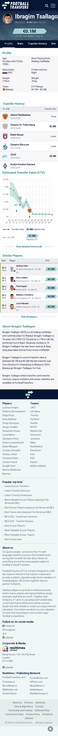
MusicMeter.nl (37, 685)
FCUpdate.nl (8, 682)
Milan (33, 442)
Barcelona (35, 450)
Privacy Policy (33, 714)
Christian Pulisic (10, 458)
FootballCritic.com (39, 678)
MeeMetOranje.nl (39, 693)
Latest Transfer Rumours (17, 490)
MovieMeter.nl (9, 685)
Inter (32, 454)
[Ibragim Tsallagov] (7, 18)
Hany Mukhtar (9, 419)
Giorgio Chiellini (10, 427)
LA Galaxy (35, 411)
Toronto (34, 415)
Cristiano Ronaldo (11, 450)
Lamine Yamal (9, 462)
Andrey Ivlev (22, 266)
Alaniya (29, 335)
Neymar (6, 473)
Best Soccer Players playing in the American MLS (29, 507)
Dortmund (35, 434)
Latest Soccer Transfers (17, 486)
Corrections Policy (14, 714)
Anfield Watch (9, 693)
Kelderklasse (36, 689)
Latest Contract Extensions (18, 495)
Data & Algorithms (24, 706)
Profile (9, 43)
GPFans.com (36, 682)
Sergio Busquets (10, 423)
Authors (29, 718)
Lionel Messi (8, 434)
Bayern (34, 462)
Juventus (35, 438)
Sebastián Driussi (11, 431)
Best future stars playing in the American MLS (28, 512)
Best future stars (13, 539)
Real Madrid (36, 446)
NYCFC (33, 427)
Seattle (34, 423)
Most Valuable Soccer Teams (19, 535)
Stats (20, 43)
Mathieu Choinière (24, 295)
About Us (17, 702)
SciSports (15, 584)
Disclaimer (47, 714)
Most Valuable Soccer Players (20, 530)
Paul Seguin (21, 286)
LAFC (33, 407)
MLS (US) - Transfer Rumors (19, 521)
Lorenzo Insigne (10, 407)
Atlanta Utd (36, 431)
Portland (34, 419)
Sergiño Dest (8, 466)
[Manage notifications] (50, 728)
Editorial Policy (42, 710)
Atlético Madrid (38, 466)
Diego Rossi (8, 415)
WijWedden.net (10, 689)
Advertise (40, 702)
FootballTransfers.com (13, 677)
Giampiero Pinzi (10, 438)
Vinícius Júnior (9, 454)
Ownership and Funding (20, 710)
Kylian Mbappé (10, 446)
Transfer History (37, 43)
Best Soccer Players (15, 525)
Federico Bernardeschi (13, 411)
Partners (28, 702)
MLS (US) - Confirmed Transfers (21, 516)
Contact (39, 706)
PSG (32, 458)
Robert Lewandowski (13, 442)
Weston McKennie (11, 470)
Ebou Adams (22, 278)
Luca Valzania (22, 303)
